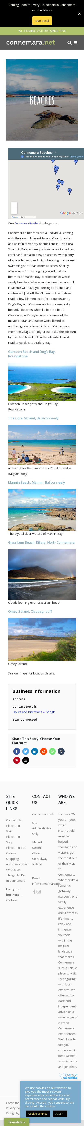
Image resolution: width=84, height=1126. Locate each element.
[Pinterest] (16, 760)
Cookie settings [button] (37, 1113)
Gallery (11, 853)
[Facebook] (16, 751)
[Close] (79, 13)
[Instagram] (38, 892)
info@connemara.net (46, 884)
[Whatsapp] (52, 751)
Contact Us (14, 820)
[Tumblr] (61, 751)
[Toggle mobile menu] (76, 42)
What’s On (13, 869)
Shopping (12, 859)
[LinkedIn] (34, 751)
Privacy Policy (15, 1108)
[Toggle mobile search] (69, 42)
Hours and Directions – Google (34, 712)
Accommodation (17, 864)
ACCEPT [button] (60, 1113)
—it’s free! (14, 894)
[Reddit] (43, 751)
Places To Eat (15, 848)
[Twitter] (25, 751)
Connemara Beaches (27, 223)
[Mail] (25, 760)
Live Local (42, 21)
